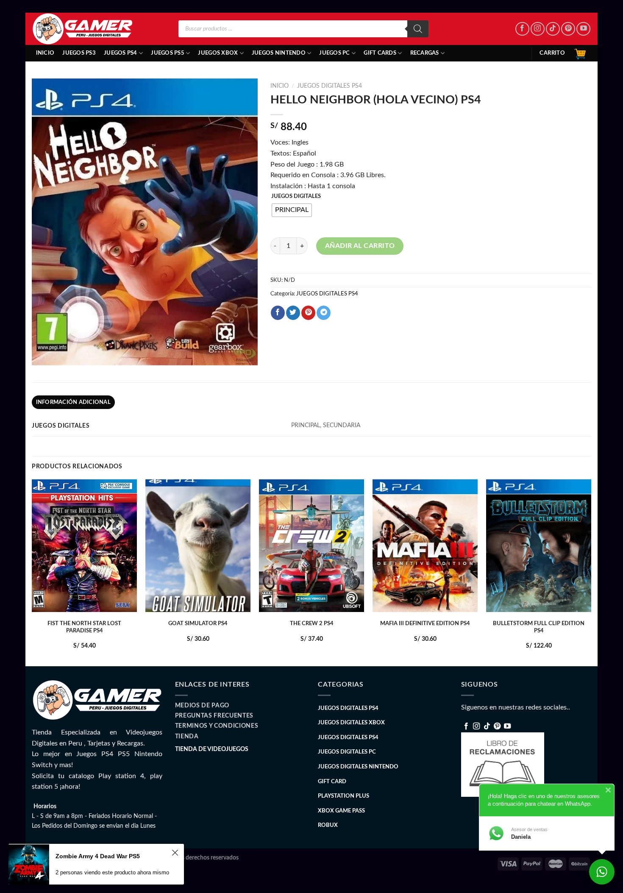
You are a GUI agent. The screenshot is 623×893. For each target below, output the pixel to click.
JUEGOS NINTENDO (279, 53)
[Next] (590, 571)
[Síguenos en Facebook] (522, 29)
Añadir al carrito (360, 245)
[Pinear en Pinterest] (308, 313)
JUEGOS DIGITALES (296, 196)
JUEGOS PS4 (120, 53)
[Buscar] (417, 28)
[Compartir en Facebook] (278, 313)
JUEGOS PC (334, 53)
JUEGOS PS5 (167, 53)
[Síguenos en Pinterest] (568, 29)
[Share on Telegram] (324, 313)
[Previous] (32, 571)
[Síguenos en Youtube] (583, 29)
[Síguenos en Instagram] (538, 29)
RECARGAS (424, 53)
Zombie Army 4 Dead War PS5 (98, 856)
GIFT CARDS (380, 53)
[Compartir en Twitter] (293, 313)
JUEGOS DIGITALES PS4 (329, 86)
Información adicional (73, 402)
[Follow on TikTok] (553, 29)
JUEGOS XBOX (218, 53)
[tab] (73, 402)
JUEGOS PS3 (79, 53)
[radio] (292, 210)
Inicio (45, 53)
